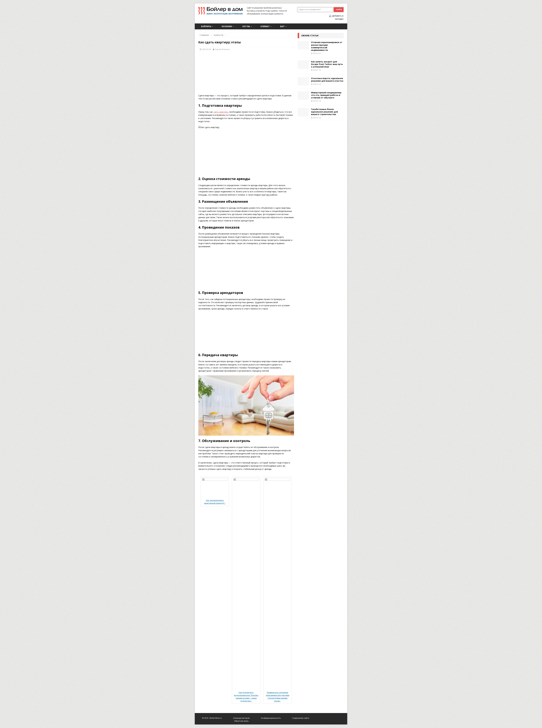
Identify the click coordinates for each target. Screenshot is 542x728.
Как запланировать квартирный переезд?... (215, 501)
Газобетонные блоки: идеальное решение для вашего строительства (324, 112)
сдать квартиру (220, 112)
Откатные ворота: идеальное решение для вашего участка (327, 79)
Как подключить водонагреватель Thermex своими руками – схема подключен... (246, 696)
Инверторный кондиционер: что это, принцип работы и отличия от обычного (326, 95)
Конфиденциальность (271, 718)
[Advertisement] (246, 74)
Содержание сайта (300, 718)
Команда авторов (241, 718)
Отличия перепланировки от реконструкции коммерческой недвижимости (326, 46)
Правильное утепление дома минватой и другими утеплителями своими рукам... (277, 696)
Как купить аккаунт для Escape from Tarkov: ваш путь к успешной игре (327, 64)
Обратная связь (241, 721)
